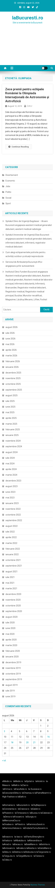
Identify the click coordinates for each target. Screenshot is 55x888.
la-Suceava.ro (35, 789)
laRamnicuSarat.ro (36, 824)
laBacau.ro (18, 844)
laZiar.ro (24, 785)
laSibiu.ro (6, 852)
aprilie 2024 (11, 469)
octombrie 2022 (13, 514)
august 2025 (12, 395)
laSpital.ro (29, 781)
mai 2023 (10, 497)
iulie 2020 (10, 622)
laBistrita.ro (44, 844)
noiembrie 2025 (13, 378)
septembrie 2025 (14, 390)
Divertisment (12, 175)
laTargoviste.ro (43, 852)
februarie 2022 (13, 549)
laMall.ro (15, 785)
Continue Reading (20, 147)
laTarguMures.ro (24, 856)
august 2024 (12, 452)
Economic (10, 180)
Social (8, 198)
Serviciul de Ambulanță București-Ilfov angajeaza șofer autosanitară (24, 264)
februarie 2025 (13, 429)
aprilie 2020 (11, 639)
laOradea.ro (8, 824)
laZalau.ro (7, 860)
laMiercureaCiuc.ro (11, 820)
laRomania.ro (8, 805)
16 (48, 737)
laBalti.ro (22, 796)
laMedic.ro (18, 781)
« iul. (4, 760)
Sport (8, 203)
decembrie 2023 (13, 480)
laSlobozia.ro (29, 852)
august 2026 (12, 327)
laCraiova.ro (23, 809)
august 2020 (12, 617)
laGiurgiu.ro (31, 816)
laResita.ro (31, 848)
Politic (8, 192)
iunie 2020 (10, 628)
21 (34, 742)
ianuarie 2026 (12, 367)
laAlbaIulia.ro (20, 840)
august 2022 (12, 526)
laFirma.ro (7, 789)
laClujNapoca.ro (38, 805)
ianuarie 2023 (12, 503)
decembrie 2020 (13, 594)
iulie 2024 (10, 458)
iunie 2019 (10, 696)
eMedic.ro (7, 781)
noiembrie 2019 (13, 668)
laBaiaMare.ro (31, 844)
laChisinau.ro (28, 793)
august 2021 (12, 571)
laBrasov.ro (7, 836)
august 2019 (12, 685)
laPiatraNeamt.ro (43, 793)
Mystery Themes (38, 885)
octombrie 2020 (13, 605)
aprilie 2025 (11, 418)
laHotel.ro (40, 781)
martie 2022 (11, 543)
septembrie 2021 (14, 566)
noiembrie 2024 (13, 441)
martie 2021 (11, 588)
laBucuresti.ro (27, 18)
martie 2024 (11, 475)
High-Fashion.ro (9, 796)
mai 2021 (10, 583)
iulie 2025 (10, 401)
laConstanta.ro (9, 809)
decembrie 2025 (13, 372)
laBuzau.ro (35, 813)
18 (12, 742)
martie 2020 (11, 645)
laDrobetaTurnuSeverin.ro (35, 828)
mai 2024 (10, 463)
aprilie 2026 (11, 350)
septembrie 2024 (14, 446)
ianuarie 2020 (12, 656)
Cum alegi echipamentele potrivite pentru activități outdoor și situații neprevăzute (25, 254)
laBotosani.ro (8, 848)
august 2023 (12, 486)
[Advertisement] (27, 48)
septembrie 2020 (14, 611)
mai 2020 (10, 634)
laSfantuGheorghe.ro (34, 836)
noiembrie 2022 (13, 509)
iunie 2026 (10, 338)
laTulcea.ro (39, 856)
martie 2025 (11, 424)
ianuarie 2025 (12, 435)
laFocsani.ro (18, 816)
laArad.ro (6, 844)
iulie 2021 (10, 577)
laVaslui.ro (8, 840)
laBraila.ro (21, 848)
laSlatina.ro (17, 852)
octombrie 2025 (13, 384)
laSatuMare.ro (44, 848)
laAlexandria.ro (34, 840)
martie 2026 (11, 355)
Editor (29, 106)
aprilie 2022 (11, 537)
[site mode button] (45, 68)
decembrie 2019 (13, 662)
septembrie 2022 (14, 520)
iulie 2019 (10, 690)
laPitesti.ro (20, 824)
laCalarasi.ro (46, 813)
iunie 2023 (10, 492)
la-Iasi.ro (18, 836)
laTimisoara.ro (22, 813)
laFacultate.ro (20, 789)
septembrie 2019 (14, 679)
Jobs (8, 186)
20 (27, 742)
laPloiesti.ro (7, 813)
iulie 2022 (10, 531)
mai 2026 (10, 344)
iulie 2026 (10, 333)
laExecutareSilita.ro (11, 793)
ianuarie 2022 (12, 554)
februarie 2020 (13, 651)
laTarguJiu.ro (9, 856)
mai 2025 (10, 412)
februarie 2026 (13, 361)
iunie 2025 (10, 407)
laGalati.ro (35, 809)
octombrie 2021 (13, 560)
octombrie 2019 (13, 673)
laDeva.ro (7, 816)
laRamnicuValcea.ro (12, 828)
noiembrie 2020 (13, 600)
